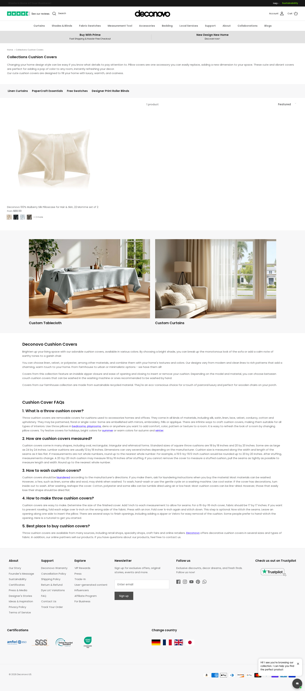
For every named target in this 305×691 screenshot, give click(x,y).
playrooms (94, 426)
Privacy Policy (17, 607)
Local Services (189, 26)
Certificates (17, 585)
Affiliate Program (85, 596)
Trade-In (80, 579)
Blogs (268, 26)
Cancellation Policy (53, 573)
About (227, 26)
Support (210, 26)
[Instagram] (185, 582)
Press (78, 573)
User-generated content (90, 585)
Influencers (81, 590)
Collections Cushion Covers (29, 49)
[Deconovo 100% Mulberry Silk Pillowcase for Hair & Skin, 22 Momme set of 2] (53, 156)
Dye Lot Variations (53, 590)
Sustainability (290, 3)
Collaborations (248, 26)
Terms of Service (20, 612)
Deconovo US (24, 674)
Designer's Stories (20, 596)
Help (275, 3)
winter (159, 430)
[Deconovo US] (152, 13)
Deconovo (193, 533)
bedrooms (79, 426)
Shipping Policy (50, 579)
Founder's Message (21, 573)
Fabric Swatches (90, 26)
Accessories (147, 26)
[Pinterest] (198, 582)
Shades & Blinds (62, 26)
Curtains (39, 26)
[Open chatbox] (297, 684)
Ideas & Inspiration (21, 601)
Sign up (124, 596)
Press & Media (18, 590)
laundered (63, 477)
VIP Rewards (82, 568)
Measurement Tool (120, 26)
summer (107, 430)
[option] (89, 283)
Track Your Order (52, 607)
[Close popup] (296, 662)
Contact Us (48, 601)
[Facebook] (178, 582)
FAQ (43, 596)
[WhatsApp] (204, 582)
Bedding (167, 26)
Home (10, 49)
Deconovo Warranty (54, 568)
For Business (82, 601)
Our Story (15, 568)
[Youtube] (191, 582)
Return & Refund (51, 585)
